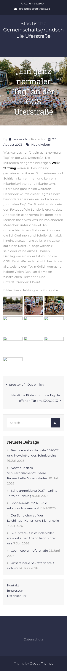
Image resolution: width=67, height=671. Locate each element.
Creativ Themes (41, 663)
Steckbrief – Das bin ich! (26, 384)
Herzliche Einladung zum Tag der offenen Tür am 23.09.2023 (36, 398)
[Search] (55, 422)
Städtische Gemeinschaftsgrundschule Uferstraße (33, 30)
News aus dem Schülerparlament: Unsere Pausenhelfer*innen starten (27, 473)
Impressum (15, 590)
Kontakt (13, 585)
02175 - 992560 (34, 3)
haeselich (20, 139)
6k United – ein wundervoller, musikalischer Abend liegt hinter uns (31, 538)
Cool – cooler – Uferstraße (29, 550)
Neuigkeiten (40, 144)
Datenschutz (16, 596)
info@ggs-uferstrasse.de (34, 8)
